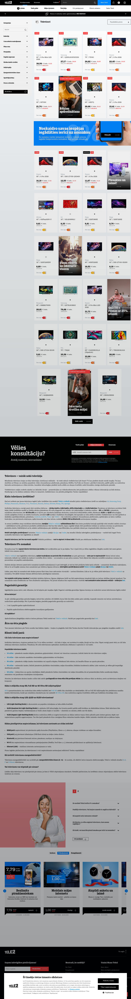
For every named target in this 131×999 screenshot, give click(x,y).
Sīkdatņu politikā (75, 989)
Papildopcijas (109, 992)
